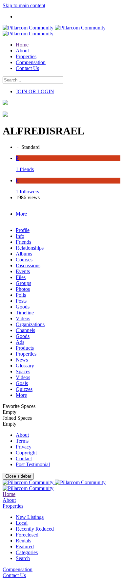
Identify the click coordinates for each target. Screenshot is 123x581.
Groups (23, 283)
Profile (23, 230)
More (21, 395)
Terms (22, 441)
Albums (24, 253)
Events (23, 271)
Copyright (26, 452)
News (22, 359)
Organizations (30, 324)
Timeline (25, 312)
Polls (21, 295)
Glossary (25, 365)
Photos (23, 289)
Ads (20, 342)
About (22, 435)
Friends (23, 242)
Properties (26, 354)
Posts (21, 301)
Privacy (23, 446)
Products (25, 348)
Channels (25, 330)
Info (20, 236)
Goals (22, 383)
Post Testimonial (33, 464)
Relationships (30, 248)
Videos (23, 318)
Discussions (28, 265)
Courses (24, 259)
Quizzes (24, 389)
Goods (23, 306)
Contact (24, 458)
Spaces (23, 371)
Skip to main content (24, 5)
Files (21, 277)
